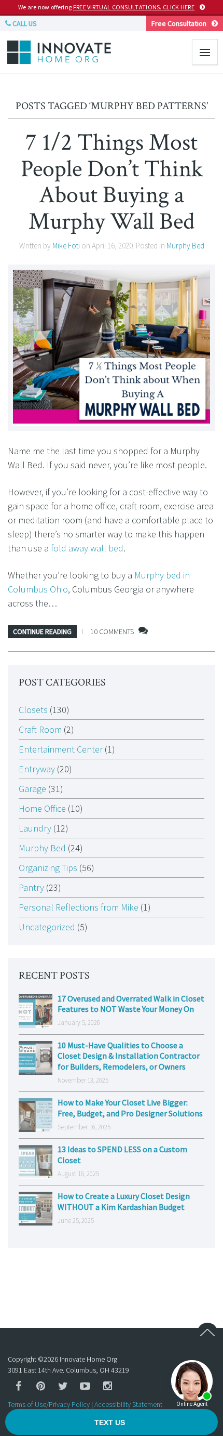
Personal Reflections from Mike (78, 907)
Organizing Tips (48, 868)
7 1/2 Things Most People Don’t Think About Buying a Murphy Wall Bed (112, 182)
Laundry (35, 828)
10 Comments (112, 631)
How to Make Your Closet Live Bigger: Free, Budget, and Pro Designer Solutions (130, 1107)
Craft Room (40, 729)
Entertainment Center (61, 749)
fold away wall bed (87, 548)
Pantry (31, 887)
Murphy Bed (185, 246)
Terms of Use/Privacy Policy (49, 1404)
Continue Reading (42, 631)
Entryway (37, 769)
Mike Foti (66, 246)
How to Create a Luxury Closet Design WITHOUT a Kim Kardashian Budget (124, 1201)
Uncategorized (47, 927)
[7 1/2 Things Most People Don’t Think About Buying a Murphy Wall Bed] (111, 348)
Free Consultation (178, 23)
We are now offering (106, 7)
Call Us (24, 23)
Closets (33, 710)
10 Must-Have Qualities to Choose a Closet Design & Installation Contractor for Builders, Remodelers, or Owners (129, 1056)
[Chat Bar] (111, 1422)
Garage (32, 789)
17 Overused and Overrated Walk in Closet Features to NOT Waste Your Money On (131, 1004)
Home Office (42, 808)
